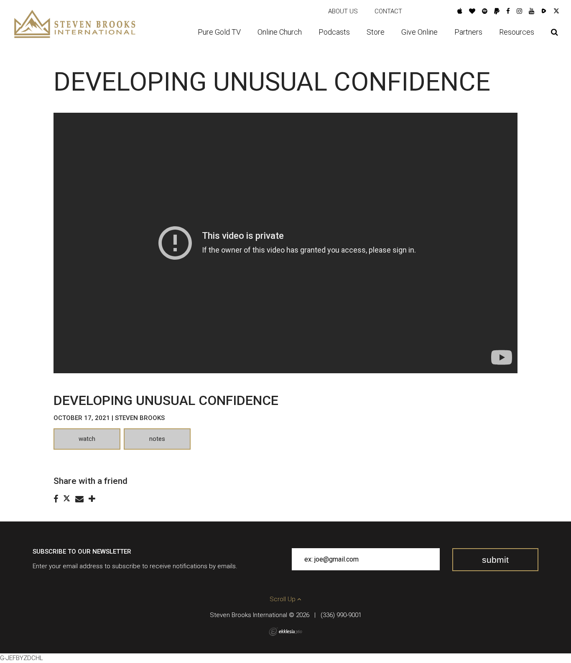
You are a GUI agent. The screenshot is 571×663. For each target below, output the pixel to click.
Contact (388, 11)
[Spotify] (484, 11)
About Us (343, 11)
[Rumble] (544, 11)
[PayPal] (497, 11)
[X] (556, 11)
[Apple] (459, 11)
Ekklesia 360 (285, 632)
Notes (157, 439)
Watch (87, 439)
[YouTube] (531, 11)
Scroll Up (283, 599)
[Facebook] (508, 11)
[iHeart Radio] (472, 11)
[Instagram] (519, 11)
